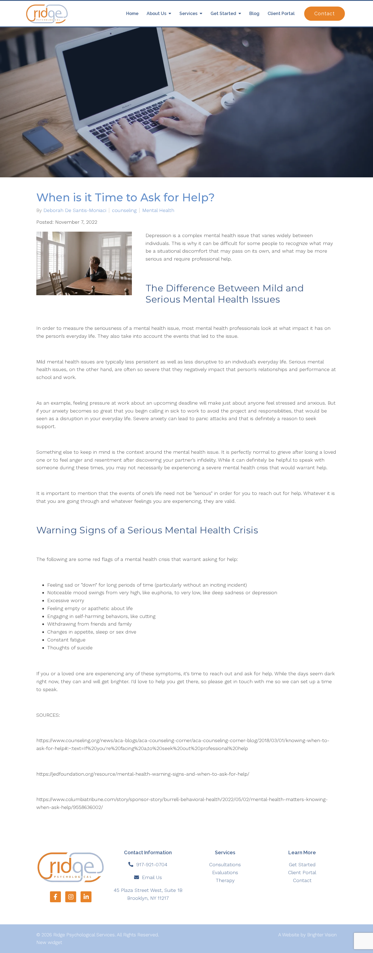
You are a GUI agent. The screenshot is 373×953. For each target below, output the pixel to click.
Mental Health (158, 210)
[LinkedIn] (86, 896)
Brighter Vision (322, 934)
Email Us (152, 877)
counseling (124, 210)
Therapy (225, 880)
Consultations (225, 864)
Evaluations (225, 872)
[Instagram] (70, 896)
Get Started (223, 13)
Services (188, 13)
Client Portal (281, 13)
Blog (254, 13)
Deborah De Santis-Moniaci (74, 210)
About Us (156, 13)
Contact (324, 13)
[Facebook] (55, 896)
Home (132, 13)
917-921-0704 (151, 864)
